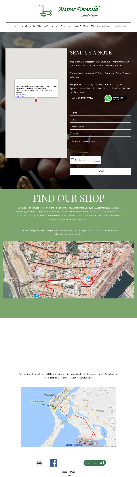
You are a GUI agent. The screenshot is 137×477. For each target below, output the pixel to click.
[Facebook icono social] (53, 463)
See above (110, 374)
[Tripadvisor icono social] (39, 463)
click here (78, 92)
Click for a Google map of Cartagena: (38, 230)
